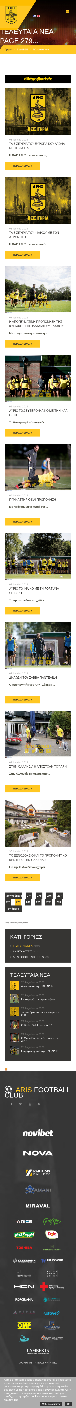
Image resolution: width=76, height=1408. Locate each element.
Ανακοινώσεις (25, 951)
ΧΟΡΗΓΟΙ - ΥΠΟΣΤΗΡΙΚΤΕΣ (38, 1362)
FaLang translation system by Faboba (16, 922)
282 (48, 902)
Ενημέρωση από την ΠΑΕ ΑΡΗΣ (39, 1051)
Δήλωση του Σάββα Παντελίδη (33, 677)
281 (38, 902)
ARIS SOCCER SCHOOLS (31, 957)
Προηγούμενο (13, 895)
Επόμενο (13, 908)
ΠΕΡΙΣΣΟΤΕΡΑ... (21, 166)
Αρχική (8, 49)
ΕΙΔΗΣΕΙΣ (22, 49)
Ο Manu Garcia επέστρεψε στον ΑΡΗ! (39, 1039)
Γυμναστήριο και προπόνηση (32, 499)
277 (59, 895)
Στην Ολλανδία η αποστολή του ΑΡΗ (38, 766)
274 (29, 895)
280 (28, 902)
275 (39, 895)
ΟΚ (68, 1404)
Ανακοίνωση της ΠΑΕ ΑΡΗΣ (37, 986)
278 (8, 902)
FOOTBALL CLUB (37, 1092)
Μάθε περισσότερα (51, 1404)
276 (49, 895)
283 (58, 902)
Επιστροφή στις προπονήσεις (38, 999)
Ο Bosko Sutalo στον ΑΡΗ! (36, 1025)
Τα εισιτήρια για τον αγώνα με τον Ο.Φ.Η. (40, 1014)
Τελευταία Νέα (26, 945)
